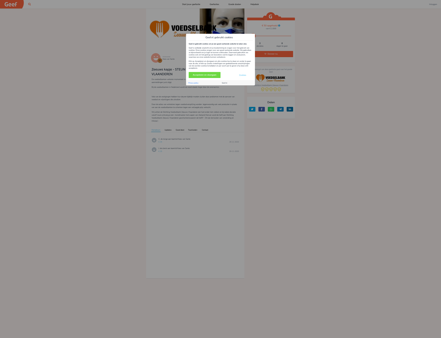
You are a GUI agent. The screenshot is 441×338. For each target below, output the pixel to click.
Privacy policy (193, 83)
